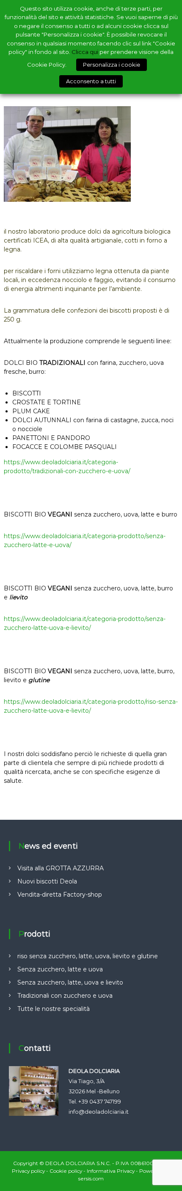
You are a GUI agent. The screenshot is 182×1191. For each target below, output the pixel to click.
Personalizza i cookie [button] (111, 64)
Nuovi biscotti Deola (47, 881)
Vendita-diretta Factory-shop (59, 894)
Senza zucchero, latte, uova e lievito (70, 982)
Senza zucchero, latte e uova (60, 969)
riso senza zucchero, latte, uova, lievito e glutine (87, 956)
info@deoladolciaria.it (99, 1112)
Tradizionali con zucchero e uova (65, 995)
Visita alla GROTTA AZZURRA (60, 868)
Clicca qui (85, 51)
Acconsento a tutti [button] (91, 81)
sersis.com (91, 1178)
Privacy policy (28, 1171)
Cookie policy (66, 1171)
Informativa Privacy (111, 1171)
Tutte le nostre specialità (53, 1009)
